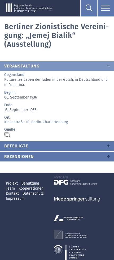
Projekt (12, 183)
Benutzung (30, 183)
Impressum (15, 198)
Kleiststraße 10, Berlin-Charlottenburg (36, 122)
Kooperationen (31, 188)
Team (11, 188)
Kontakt (13, 193)
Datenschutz (33, 193)
